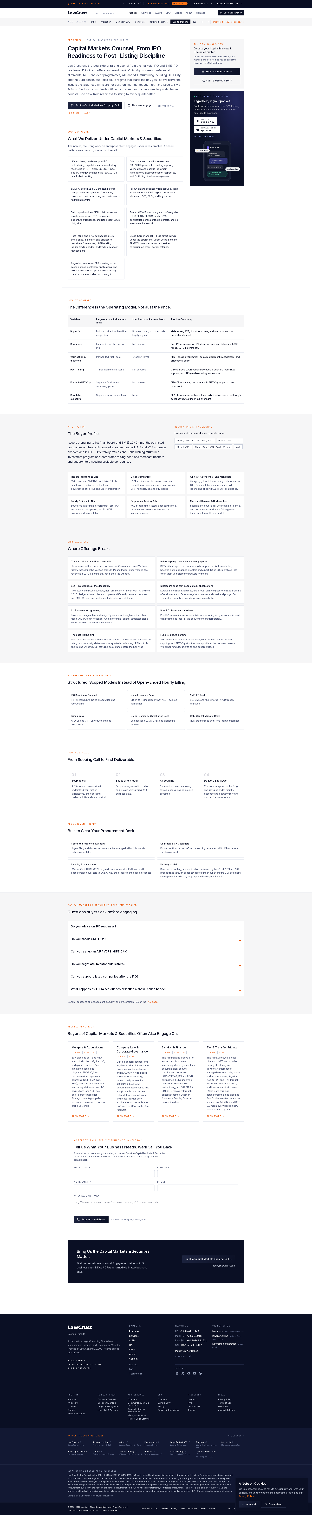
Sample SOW (164, 1403)
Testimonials (135, 1373)
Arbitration (106, 22)
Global (178, 12)
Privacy (174, 1509)
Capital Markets (180, 22)
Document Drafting (107, 1403)
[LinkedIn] (177, 1373)
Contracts (140, 22)
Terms (182, 1509)
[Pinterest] (200, 1373)
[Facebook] (188, 1373)
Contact (200, 12)
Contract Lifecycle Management (136, 1410)
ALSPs (158, 12)
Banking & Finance (159, 22)
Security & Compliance (169, 1410)
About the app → (204, 136)
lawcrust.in (228, 1331)
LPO (168, 12)
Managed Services (137, 1415)
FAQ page (152, 1001)
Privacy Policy (225, 1399)
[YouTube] (194, 1373)
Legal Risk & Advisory (108, 1410)
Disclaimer (223, 1406)
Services (146, 12)
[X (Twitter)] (182, 1373)
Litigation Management (109, 1406)
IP (202, 22)
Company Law (123, 22)
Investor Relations (76, 1413)
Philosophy (73, 1403)
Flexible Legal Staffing (139, 1419)
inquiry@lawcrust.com (223, 1265)
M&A (93, 22)
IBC (195, 22)
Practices (132, 12)
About (189, 12)
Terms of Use (224, 1403)
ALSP (87, 113)
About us (72, 1399)
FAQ (131, 1369)
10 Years (72, 1406)
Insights (133, 1364)
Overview (132, 1399)
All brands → (236, 1436)
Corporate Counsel (107, 1399)
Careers (71, 1410)
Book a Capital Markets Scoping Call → (209, 1259)
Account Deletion (226, 1410)
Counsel (74, 113)
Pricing (161, 1406)
